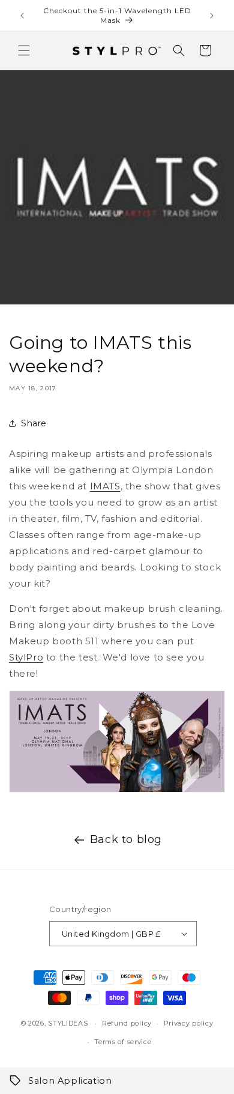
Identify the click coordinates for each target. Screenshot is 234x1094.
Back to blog (126, 839)
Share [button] (34, 423)
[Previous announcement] (22, 15)
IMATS (105, 486)
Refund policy (127, 1023)
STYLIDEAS (68, 1023)
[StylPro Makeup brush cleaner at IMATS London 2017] (117, 791)
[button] (24, 50)
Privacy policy (189, 1023)
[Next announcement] (212, 15)
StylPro (26, 657)
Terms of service (122, 1042)
